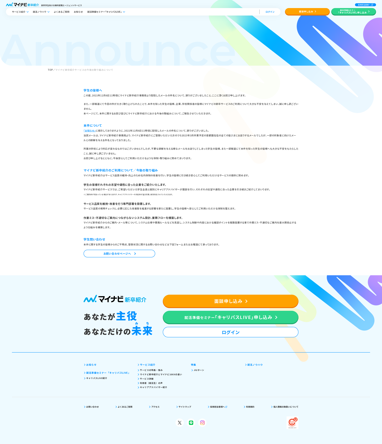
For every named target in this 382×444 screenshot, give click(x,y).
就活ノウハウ (39, 11)
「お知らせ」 (90, 130)
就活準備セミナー (104, 11)
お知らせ (78, 11)
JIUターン (199, 370)
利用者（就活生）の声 (151, 382)
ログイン (270, 11)
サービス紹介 (18, 11)
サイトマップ (185, 406)
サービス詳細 (147, 378)
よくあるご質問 (61, 11)
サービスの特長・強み (151, 370)
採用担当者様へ (364, 4)
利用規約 (250, 406)
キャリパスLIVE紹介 (96, 378)
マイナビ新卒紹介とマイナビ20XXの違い (161, 374)
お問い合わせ (92, 406)
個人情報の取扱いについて (285, 406)
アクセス (155, 406)
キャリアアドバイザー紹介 (153, 387)
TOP (50, 69)
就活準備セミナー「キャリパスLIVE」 (108, 372)
